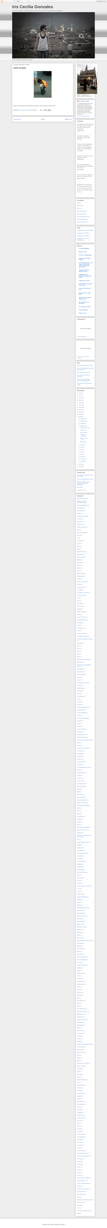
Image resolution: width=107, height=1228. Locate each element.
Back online (80, 487)
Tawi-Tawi (79, 1142)
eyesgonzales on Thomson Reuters (85, 230)
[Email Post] (40, 110)
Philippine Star (80, 1014)
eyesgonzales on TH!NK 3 (83, 235)
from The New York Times (83, 372)
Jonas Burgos (80, 850)
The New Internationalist (83, 1156)
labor (78, 875)
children (79, 609)
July (81, 447)
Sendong (79, 1090)
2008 (80, 416)
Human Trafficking (81, 802)
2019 (80, 393)
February (82, 459)
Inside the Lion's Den (82, 830)
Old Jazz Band (80, 984)
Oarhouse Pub (80, 981)
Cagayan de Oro (81, 587)
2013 (80, 405)
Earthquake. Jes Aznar (82, 682)
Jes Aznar (79, 847)
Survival (79, 1131)
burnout (79, 584)
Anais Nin (79, 521)
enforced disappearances (82, 707)
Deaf (78, 651)
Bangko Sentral (80, 551)
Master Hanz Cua (81, 916)
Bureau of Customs (81, 581)
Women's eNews (83, 313)
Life (78, 880)
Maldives (79, 905)
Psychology (80, 1049)
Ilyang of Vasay (83, 251)
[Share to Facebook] (49, 110)
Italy (78, 839)
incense (79, 821)
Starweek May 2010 (82, 211)
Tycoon (79, 1175)
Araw (78, 535)
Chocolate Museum (81, 619)
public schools (80, 1052)
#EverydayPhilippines (82, 505)
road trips (79, 1074)
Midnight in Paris (81, 927)
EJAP (78, 693)
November (83, 421)
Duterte (79, 677)
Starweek (79, 1120)
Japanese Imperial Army (82, 842)
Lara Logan (80, 877)
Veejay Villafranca (83, 310)
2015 (80, 400)
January (82, 461)
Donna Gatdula (80, 674)
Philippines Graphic (81, 1019)
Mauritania (79, 918)
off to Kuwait (83, 430)
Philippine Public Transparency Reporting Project (85, 276)
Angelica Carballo (81, 527)
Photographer (80, 1022)
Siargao (79, 1098)
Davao (78, 648)
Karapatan (79, 864)
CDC (78, 600)
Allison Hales (80, 510)
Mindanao (79, 932)
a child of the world (84, 427)
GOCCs (79, 770)
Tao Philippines (80, 1137)
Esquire (79, 203)
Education (79, 691)
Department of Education (83, 659)
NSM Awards (80, 973)
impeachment (80, 816)
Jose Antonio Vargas (82, 853)
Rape (78, 1060)
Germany (79, 759)
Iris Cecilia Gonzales (32, 6)
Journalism (79, 856)
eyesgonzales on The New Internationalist (83, 239)
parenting (79, 995)
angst (78, 529)
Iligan (78, 813)
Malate (78, 902)
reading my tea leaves (84, 280)
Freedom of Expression (82, 748)
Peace (78, 1006)
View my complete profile (83, 116)
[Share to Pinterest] (50, 110)
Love (78, 888)
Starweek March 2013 (82, 222)
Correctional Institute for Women (85, 639)
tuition (78, 1167)
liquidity (79, 883)
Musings (79, 946)
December (82, 418)
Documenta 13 (80, 671)
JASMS (79, 845)
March (82, 456)
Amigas (79, 513)
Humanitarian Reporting (83, 805)
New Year (79, 962)
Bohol (78, 568)
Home (43, 119)
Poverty (79, 1038)
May (81, 452)
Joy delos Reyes (81, 861)
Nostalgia (79, 967)
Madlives (79, 899)
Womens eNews (81, 1191)
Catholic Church (81, 595)
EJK (78, 699)
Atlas (78, 543)
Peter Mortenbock (81, 1008)
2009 (80, 414)
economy (79, 685)
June (81, 449)
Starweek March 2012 (82, 219)
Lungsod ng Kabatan (82, 896)
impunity (79, 819)
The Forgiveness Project (85, 306)
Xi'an (78, 1208)
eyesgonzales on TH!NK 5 (83, 233)
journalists (79, 858)
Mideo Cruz (80, 924)
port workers (80, 1033)
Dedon (78, 656)
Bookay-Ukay (80, 573)
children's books (81, 611)
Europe (79, 715)
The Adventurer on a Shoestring (84, 302)
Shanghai (79, 1096)
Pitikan (78, 1027)
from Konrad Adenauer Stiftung (84, 365)
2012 (80, 407)
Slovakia (79, 1109)
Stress (78, 1126)
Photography (80, 1025)
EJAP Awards (80, 696)
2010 (80, 412)
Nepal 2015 (80, 954)
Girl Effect (79, 764)
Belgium (79, 560)
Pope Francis (80, 1030)
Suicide (79, 1128)
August (82, 445)
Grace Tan (79, 778)
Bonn (78, 570)
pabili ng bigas (83, 432)
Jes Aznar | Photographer (85, 255)
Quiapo (79, 1057)
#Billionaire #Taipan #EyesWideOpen (82, 502)
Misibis (79, 935)
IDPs (78, 811)
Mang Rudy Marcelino (82, 907)
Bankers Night (80, 557)
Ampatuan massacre (81, 516)
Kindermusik (80, 869)
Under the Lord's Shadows (83, 1178)
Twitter (79, 1172)
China (78, 614)
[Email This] (44, 110)
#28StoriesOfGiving (82, 498)
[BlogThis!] (45, 110)
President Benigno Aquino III (84, 1044)
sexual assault (80, 1093)
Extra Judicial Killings (82, 718)
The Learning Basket (82, 1153)
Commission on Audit (82, 636)
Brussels (79, 579)
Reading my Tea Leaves (82, 1063)
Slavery (79, 1107)
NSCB (78, 970)
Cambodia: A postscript (83, 435)
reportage (79, 1068)
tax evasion (79, 1145)
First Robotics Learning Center (84, 740)
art (77, 538)
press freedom (80, 1047)
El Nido (79, 701)
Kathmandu (80, 866)
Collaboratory (80, 628)
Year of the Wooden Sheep (83, 1210)
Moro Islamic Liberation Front (84, 940)
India (78, 824)
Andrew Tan (80, 524)
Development (80, 669)
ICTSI (78, 808)
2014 (80, 402)
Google (79, 775)
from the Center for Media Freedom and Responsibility (83, 380)
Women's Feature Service (83, 1188)
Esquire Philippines (81, 712)
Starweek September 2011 (83, 216)
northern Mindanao (81, 965)
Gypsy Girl (79, 781)
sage (78, 1082)
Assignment (80, 540)
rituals (78, 1071)
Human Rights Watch (82, 800)
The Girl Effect (80, 1150)
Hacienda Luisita (81, 783)
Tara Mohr (79, 1139)
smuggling (79, 1112)
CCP (78, 598)
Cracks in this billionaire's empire (85, 479)
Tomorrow (79, 1158)
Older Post (68, 119)
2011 (80, 409)
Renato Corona (80, 1066)
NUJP (78, 976)
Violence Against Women (83, 1183)
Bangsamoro (80, 554)
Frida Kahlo (80, 751)
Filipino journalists (81, 737)
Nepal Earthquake (81, 957)
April (81, 454)
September (83, 425)
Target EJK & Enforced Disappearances (85, 298)
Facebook (79, 720)
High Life (79, 208)
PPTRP (79, 1041)
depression (79, 662)
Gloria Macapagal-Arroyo (83, 767)
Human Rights (80, 797)
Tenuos (78, 1148)
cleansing (79, 622)
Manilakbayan (80, 913)
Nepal (78, 951)
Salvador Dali (80, 1085)
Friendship (79, 753)
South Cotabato (80, 1118)
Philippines (79, 1017)
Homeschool (80, 794)
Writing (79, 1205)
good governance (81, 772)
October (82, 423)
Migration (79, 929)
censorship (79, 603)
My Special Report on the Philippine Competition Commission (83, 483)
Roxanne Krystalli (81, 1079)
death (78, 654)
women (79, 1186)
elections (79, 704)
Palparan (79, 992)
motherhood (80, 943)
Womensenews (80, 1194)
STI (78, 1123)
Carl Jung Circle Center (82, 592)
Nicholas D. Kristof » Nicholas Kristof (84, 270)
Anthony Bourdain (81, 532)
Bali (78, 549)
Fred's (78, 745)
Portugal (79, 1036)
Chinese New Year (81, 617)
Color (78, 630)
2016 (80, 397)
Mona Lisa (79, 937)
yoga (78, 1213)
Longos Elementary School (83, 886)
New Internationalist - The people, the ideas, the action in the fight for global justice (85, 264)
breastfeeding (80, 576)
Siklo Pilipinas (80, 1104)
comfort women (81, 633)
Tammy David (80, 1134)
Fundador (79, 756)
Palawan (79, 989)
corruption (79, 643)
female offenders (81, 729)
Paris (78, 997)
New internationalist (82, 959)
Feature (79, 726)
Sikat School (80, 1101)
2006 (80, 466)
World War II (80, 1202)
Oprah (78, 987)
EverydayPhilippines (84, 248)
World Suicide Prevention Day (84, 1199)
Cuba (78, 645)
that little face (83, 442)
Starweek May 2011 (81, 214)
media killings (80, 921)
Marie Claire (80, 205)
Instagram (79, 832)
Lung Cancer (80, 894)
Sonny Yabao (80, 1115)
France (78, 742)
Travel (78, 1161)
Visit (82, 336)
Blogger (63, 1224)
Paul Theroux (80, 1000)
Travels (79, 1164)
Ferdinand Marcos (81, 734)
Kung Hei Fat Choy (81, 872)
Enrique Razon (80, 710)
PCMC (78, 1003)
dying (78, 680)
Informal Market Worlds (83, 827)
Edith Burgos (80, 688)
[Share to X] (47, 110)
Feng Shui (79, 731)
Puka (78, 1055)
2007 (80, 464)
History (79, 789)
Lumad (78, 891)
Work (78, 1197)
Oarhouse (79, 978)
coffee (78, 625)
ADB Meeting (80, 508)
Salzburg (79, 1087)
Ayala (78, 546)
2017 (80, 395)
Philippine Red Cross (82, 1011)
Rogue (78, 1077)
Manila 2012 (80, 910)
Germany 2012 (80, 761)
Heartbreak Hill (80, 786)
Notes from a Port (81, 490)
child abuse (79, 606)
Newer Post (17, 119)
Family (78, 723)
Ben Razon (79, 562)
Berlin (78, 565)
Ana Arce (79, 519)
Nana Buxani (80, 948)
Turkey (79, 1169)
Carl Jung (79, 589)
